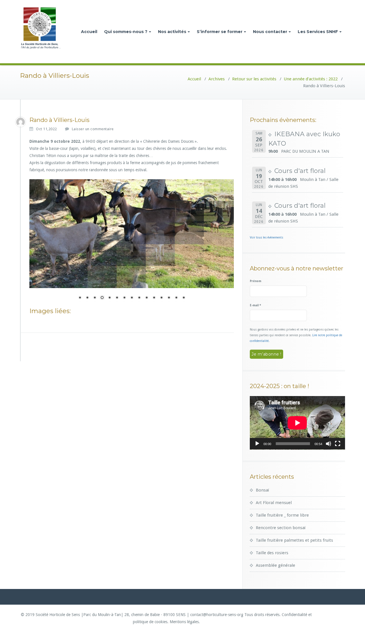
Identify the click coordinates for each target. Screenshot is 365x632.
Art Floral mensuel (274, 502)
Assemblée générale (275, 565)
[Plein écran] (337, 444)
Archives (216, 78)
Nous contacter (270, 31)
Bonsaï (262, 490)
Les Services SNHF (318, 31)
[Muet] (328, 444)
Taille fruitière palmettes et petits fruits (294, 540)
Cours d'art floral (300, 171)
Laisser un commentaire (93, 129)
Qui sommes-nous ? (125, 31)
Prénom (255, 281)
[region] (131, 243)
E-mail (255, 305)
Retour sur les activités (254, 78)
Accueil (89, 31)
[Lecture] (257, 444)
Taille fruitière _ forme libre (282, 515)
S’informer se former (219, 31)
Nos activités (172, 31)
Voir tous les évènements (266, 237)
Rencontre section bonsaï (280, 527)
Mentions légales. (185, 621)
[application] (297, 423)
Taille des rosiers (272, 552)
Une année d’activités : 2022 (311, 78)
